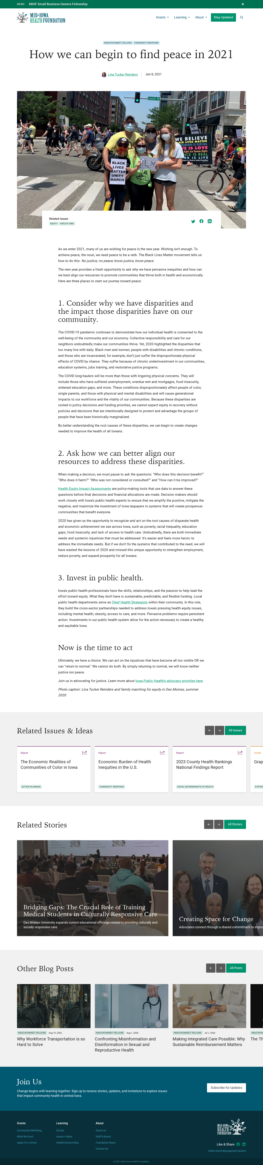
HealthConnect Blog (67, 1142)
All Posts (236, 968)
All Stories (235, 824)
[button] (243, 4)
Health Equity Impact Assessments (84, 489)
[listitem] (54, 769)
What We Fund (25, 1136)
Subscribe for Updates (226, 1087)
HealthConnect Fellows (118, 43)
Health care (67, 223)
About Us (101, 1130)
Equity (54, 223)
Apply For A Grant (27, 1142)
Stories (60, 1130)
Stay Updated (223, 17)
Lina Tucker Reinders (123, 74)
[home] (41, 17)
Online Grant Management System (227, 1150)
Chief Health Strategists (130, 602)
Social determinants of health (195, 787)
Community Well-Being (29, 1130)
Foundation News (105, 1142)
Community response (146, 43)
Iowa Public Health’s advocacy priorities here (169, 681)
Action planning (31, 787)
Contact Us (102, 1148)
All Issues (235, 730)
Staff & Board (103, 1136)
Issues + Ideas (64, 1136)
